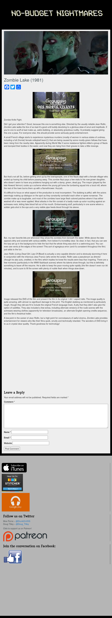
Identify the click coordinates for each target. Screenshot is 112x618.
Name (7, 432)
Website (8, 443)
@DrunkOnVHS (23, 521)
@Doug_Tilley (22, 524)
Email (7, 437)
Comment (9, 401)
